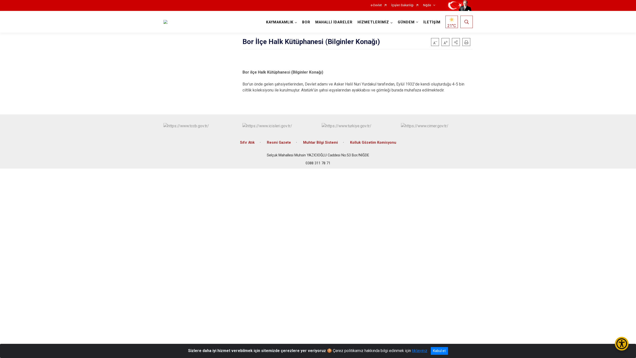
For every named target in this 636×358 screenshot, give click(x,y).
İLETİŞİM (431, 22)
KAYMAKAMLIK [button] (279, 22)
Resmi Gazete (279, 142)
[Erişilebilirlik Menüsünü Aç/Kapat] (622, 344)
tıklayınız (419, 350)
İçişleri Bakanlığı (402, 5)
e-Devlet (376, 5)
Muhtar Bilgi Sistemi (320, 142)
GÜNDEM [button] (406, 22)
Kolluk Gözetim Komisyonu (373, 142)
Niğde (427, 5)
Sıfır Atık (247, 142)
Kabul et (439, 351)
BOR (306, 22)
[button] (456, 42)
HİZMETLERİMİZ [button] (373, 22)
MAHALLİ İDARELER (334, 22)
